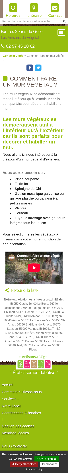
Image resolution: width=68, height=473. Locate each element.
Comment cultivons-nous (22, 392)
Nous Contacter (14, 446)
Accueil (7, 385)
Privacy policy (34, 469)
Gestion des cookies (18, 426)
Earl (22, 35)
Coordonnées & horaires (21, 413)
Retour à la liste (24, 290)
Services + (10, 399)
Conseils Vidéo (13, 55)
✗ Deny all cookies (24, 464)
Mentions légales (15, 433)
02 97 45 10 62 (20, 46)
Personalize (49, 464)
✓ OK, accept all (46, 458)
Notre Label (11, 406)
